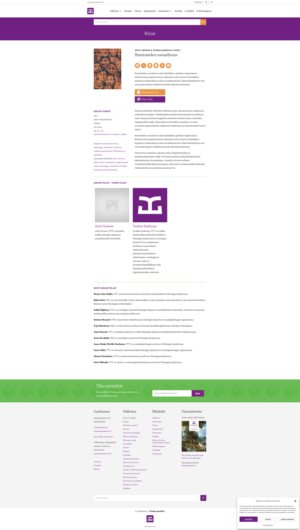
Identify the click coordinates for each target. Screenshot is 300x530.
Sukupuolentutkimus (131, 459)
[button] (295, 501)
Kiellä (268, 519)
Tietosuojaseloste (268, 525)
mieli (96, 166)
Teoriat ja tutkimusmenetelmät (135, 470)
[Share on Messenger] (156, 65)
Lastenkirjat (127, 444)
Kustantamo (157, 433)
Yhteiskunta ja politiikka (132, 481)
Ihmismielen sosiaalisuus (105, 162)
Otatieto (126, 447)
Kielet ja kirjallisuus (130, 436)
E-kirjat (104, 143)
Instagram (97, 465)
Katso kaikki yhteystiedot (103, 437)
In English (156, 450)
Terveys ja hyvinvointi (131, 473)
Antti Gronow (118, 158)
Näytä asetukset (287, 519)
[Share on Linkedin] (149, 65)
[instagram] (211, 2)
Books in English (129, 418)
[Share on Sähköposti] (168, 65)
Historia (126, 429)
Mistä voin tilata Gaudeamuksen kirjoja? (161, 441)
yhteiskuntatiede (110, 170)
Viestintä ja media (130, 477)
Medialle (155, 436)
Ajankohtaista (157, 429)
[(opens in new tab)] (194, 436)
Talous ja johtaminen (131, 462)
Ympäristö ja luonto (130, 485)
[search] (203, 22)
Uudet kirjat (157, 422)
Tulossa (155, 425)
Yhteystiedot (157, 454)
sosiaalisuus (114, 166)
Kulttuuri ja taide (129, 440)
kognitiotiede (122, 162)
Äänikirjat (127, 488)
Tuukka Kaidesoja (145, 226)
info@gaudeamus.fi (95, 2)
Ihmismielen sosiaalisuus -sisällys (113, 134)
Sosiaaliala (108, 147)
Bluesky (96, 469)
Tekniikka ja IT (128, 466)
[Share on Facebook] (137, 65)
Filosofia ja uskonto (130, 425)
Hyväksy (248, 519)
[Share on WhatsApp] (162, 65)
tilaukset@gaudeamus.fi (102, 431)
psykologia (103, 166)
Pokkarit (126, 451)
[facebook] (206, 2)
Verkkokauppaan (158, 446)
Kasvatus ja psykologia (131, 433)
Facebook (97, 462)
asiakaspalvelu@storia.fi (102, 454)
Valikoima (156, 418)
